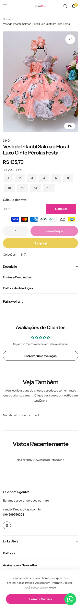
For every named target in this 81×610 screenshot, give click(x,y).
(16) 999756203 (13, 514)
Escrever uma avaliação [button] (40, 356)
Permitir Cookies (40, 599)
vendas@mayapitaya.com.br (22, 509)
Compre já (40, 243)
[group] (40, 81)
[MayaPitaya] (40, 6)
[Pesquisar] (65, 6)
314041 (7, 140)
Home (7, 19)
